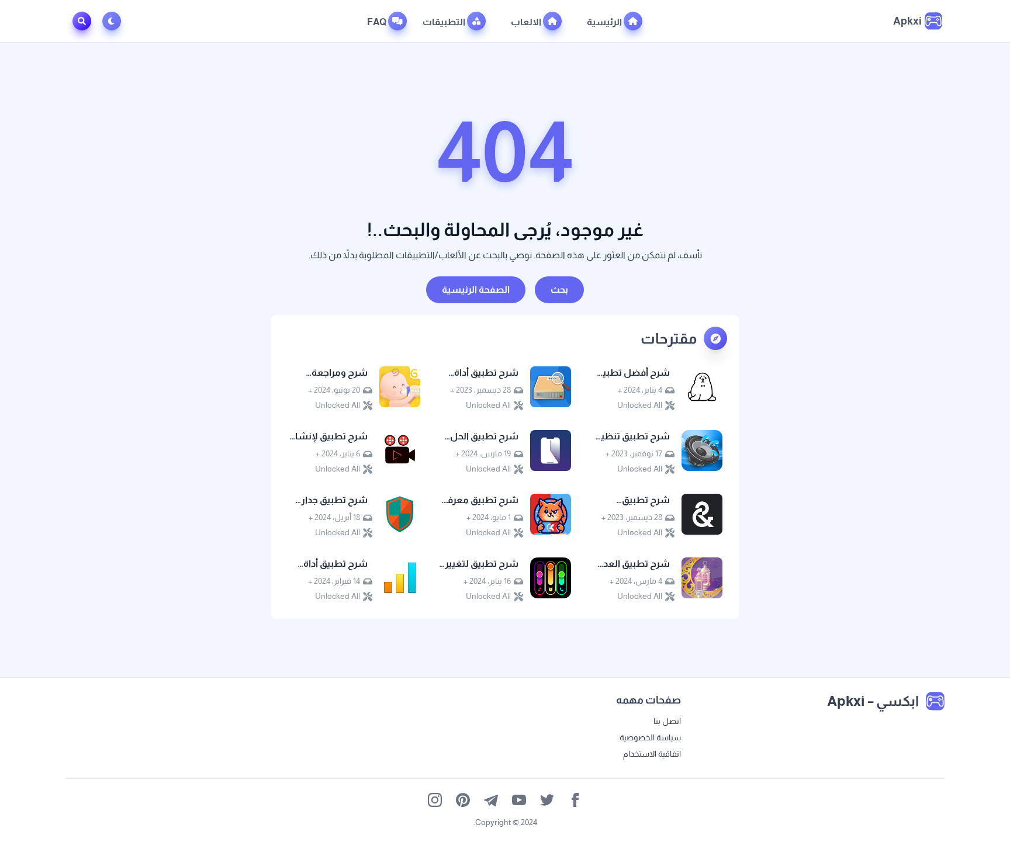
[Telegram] (491, 800)
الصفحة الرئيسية (476, 289)
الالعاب (527, 22)
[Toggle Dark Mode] (114, 21)
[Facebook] (575, 800)
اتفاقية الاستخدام (652, 753)
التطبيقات (445, 22)
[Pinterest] (463, 800)
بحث (559, 289)
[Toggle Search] (81, 21)
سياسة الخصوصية (650, 737)
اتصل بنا (667, 721)
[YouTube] (519, 800)
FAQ (377, 22)
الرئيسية (605, 22)
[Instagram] (435, 800)
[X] (547, 800)
